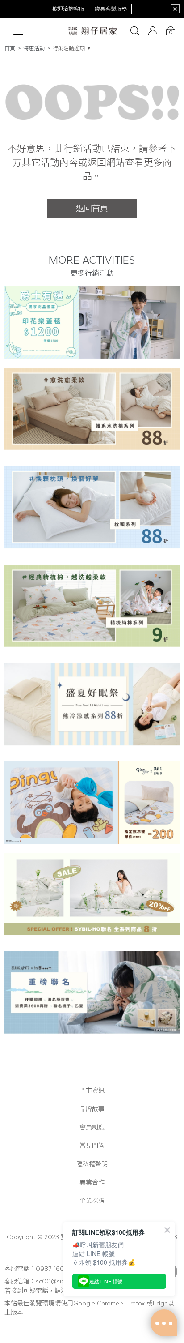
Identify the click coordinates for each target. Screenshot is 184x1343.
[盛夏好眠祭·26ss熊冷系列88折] (92, 708)
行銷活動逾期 (69, 48)
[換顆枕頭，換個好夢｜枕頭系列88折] (92, 511)
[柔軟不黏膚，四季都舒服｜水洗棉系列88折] (92, 412)
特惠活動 (34, 48)
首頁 (9, 48)
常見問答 (92, 1146)
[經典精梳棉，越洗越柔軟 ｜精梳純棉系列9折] (92, 609)
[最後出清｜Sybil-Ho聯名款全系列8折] (92, 897)
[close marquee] (175, 8)
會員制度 (92, 1127)
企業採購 (92, 1201)
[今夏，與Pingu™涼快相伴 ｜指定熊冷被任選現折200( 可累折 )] (92, 802)
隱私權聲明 (92, 1164)
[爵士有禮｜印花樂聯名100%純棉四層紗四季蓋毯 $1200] (92, 322)
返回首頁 (92, 209)
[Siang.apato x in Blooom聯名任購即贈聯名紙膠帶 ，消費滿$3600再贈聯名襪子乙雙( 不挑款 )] (92, 996)
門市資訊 (92, 1091)
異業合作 (92, 1182)
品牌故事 (92, 1109)
